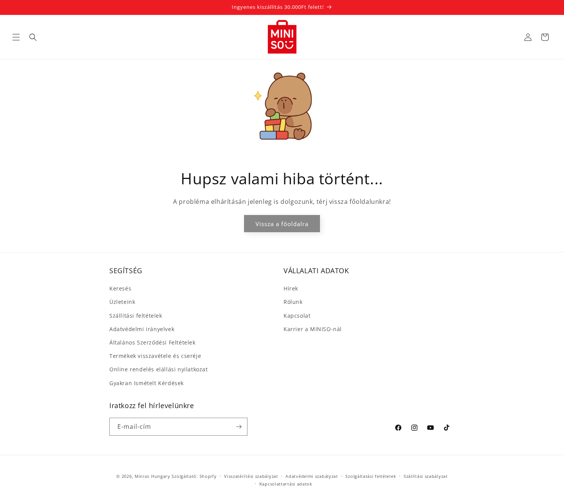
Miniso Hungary (152, 476)
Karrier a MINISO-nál (313, 329)
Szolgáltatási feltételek (370, 476)
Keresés (120, 288)
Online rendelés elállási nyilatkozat (158, 369)
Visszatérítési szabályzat (251, 476)
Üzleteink (122, 302)
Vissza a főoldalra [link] (282, 223)
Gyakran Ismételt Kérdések (146, 383)
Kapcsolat (297, 315)
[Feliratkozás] (238, 427)
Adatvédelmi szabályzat (311, 476)
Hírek (291, 288)
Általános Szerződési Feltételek (152, 342)
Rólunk (293, 302)
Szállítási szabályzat (426, 476)
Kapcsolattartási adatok (285, 484)
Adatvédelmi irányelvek (141, 329)
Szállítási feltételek (135, 315)
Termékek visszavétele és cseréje (155, 355)
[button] (16, 37)
